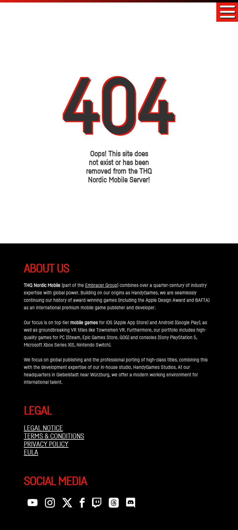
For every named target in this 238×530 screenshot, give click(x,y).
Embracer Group (101, 285)
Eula (31, 452)
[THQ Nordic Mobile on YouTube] (32, 504)
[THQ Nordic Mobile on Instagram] (50, 504)
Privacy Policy (46, 444)
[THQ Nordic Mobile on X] (67, 504)
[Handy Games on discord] (130, 504)
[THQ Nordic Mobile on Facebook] (82, 504)
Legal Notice (43, 428)
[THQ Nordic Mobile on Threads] (113, 504)
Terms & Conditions (54, 436)
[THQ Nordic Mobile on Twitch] (96, 504)
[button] (227, 12)
